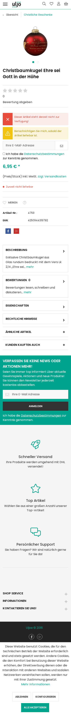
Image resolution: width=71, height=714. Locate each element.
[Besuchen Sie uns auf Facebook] (31, 636)
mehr (29, 267)
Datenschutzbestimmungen (44, 154)
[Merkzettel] (51, 3)
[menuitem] (5, 3)
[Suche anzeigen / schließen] (44, 3)
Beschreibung (16, 250)
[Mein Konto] (58, 3)
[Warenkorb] (66, 3)
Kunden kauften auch (22, 345)
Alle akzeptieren (35, 707)
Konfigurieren (46, 697)
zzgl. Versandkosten (52, 176)
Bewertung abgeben (17, 102)
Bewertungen (16, 280)
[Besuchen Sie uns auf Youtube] (39, 636)
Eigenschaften (17, 305)
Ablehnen (21, 697)
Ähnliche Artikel (18, 332)
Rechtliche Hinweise (21, 319)
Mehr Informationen (35, 684)
